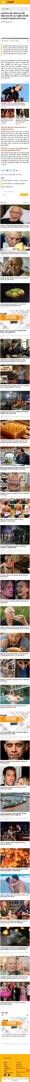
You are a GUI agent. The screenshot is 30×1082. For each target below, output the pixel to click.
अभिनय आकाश (4, 41)
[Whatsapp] (14, 171)
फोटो (5, 1064)
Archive (18, 1062)
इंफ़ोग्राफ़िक (7, 1069)
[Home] (3, 8)
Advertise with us (20, 1069)
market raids (23, 180)
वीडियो (6, 1067)
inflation (16, 180)
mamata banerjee (7, 180)
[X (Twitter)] (27, 31)
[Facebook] (27, 27)
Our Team (19, 1076)
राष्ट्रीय (6, 9)
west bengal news (7, 186)
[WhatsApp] (27, 34)
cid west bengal (7, 183)
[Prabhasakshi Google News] (28, 41)
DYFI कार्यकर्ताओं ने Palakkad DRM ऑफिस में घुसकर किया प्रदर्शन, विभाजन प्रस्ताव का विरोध (14, 1035)
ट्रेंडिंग (5, 1062)
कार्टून (5, 1071)
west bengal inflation (19, 183)
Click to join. (19, 174)
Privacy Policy (20, 1072)
